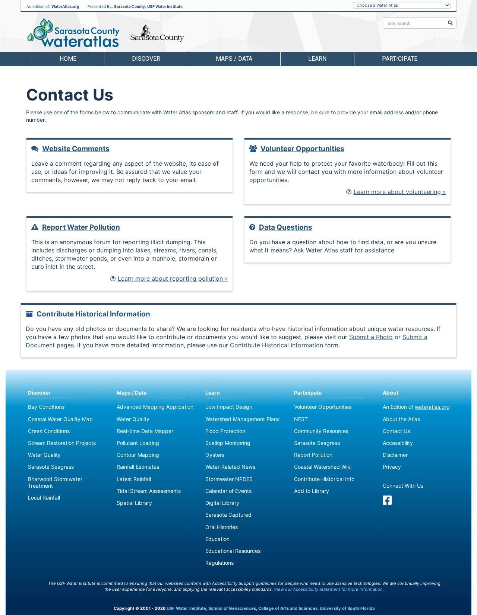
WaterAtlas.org (65, 6)
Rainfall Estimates (138, 466)
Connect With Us (403, 485)
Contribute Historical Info (324, 479)
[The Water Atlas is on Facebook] (387, 502)
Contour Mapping (138, 455)
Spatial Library (134, 503)
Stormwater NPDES (229, 479)
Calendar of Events (228, 491)
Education (217, 539)
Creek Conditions (49, 431)
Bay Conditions (46, 407)
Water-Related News (230, 466)
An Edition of (416, 407)
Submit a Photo (371, 337)
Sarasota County (129, 6)
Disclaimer (395, 455)
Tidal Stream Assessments (149, 491)
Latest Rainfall (134, 479)
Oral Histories (221, 527)
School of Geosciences (232, 608)
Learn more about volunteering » (400, 191)
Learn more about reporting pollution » (173, 278)
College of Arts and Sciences (288, 608)
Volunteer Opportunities (302, 148)
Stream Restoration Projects (62, 443)
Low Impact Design (228, 407)
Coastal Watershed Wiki (322, 466)
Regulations (219, 563)
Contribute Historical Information (93, 314)
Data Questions (285, 227)
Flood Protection (225, 431)
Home (68, 58)
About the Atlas (401, 419)
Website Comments (76, 148)
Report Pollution (313, 455)
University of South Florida (347, 608)
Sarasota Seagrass (51, 466)
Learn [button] (317, 58)
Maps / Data (131, 392)
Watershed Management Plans (242, 419)
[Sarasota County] (157, 33)
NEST (301, 419)
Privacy (392, 466)
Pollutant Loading (138, 443)
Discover (39, 392)
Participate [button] (399, 58)
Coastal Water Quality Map (60, 419)
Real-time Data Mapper (145, 431)
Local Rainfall (44, 497)
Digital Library (222, 503)
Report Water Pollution (81, 227)
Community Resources (321, 431)
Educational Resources (232, 551)
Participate (308, 392)
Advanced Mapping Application (155, 407)
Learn (212, 392)
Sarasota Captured (228, 515)
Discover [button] (146, 58)
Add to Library (311, 491)
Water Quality (44, 455)
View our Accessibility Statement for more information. (329, 589)
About (390, 392)
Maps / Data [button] (234, 58)
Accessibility (398, 443)
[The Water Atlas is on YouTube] (399, 502)
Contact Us (396, 431)
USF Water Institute (165, 6)
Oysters (214, 455)
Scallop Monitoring (227, 443)
